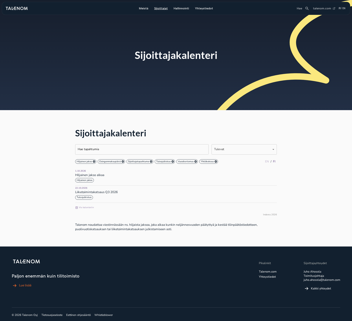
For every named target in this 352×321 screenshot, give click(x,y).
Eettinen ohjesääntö (78, 315)
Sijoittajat (161, 8)
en (343, 8)
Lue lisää (25, 285)
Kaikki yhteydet (321, 288)
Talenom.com (268, 272)
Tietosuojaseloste (52, 315)
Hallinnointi (181, 8)
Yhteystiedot (204, 8)
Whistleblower (103, 315)
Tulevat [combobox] (219, 149)
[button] (85, 161)
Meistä (143, 8)
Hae (299, 8)
